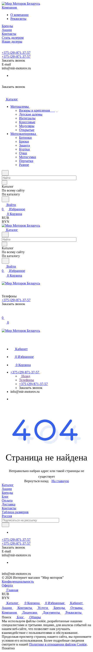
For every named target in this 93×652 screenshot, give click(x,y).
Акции (7, 489)
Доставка (8, 504)
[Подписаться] (5, 525)
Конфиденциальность (18, 581)
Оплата (7, 500)
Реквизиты (18, 18)
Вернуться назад (36, 481)
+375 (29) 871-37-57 (16, 53)
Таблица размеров (15, 512)
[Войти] (4, 313)
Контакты (9, 508)
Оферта (7, 585)
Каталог (8, 485)
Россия (7, 516)
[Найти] (5, 199)
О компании (19, 15)
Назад (25, 376)
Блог (5, 496)
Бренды (7, 492)
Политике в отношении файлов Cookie (58, 644)
